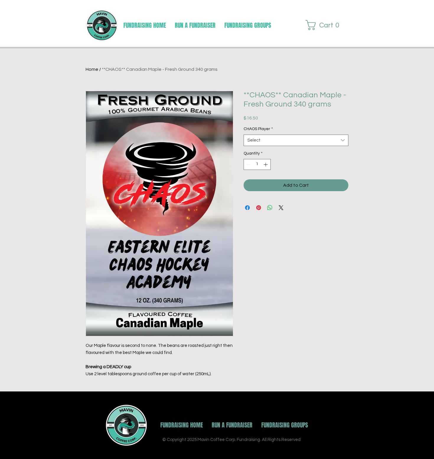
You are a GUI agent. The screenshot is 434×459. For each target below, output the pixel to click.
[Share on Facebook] (247, 207)
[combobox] (296, 140)
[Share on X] (281, 207)
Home (92, 69)
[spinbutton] (257, 164)
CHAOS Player (258, 129)
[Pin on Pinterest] (258, 207)
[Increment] (266, 164)
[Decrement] (248, 164)
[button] (247, 25)
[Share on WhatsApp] (269, 207)
